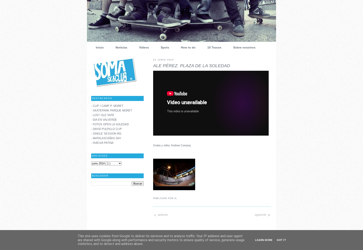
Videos (144, 47)
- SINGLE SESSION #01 (106, 133)
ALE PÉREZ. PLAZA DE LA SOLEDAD (191, 65)
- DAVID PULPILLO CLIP (106, 129)
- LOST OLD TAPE (102, 115)
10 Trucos (214, 47)
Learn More (263, 240)
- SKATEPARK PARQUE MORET (111, 110)
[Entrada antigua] (262, 216)
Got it (281, 240)
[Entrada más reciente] (161, 216)
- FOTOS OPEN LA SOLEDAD (110, 124)
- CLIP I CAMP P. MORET (107, 106)
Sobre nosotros (244, 47)
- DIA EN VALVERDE (104, 119)
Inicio (100, 47)
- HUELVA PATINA (102, 142)
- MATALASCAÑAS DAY (106, 138)
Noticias (121, 47)
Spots (165, 47)
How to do (188, 47)
